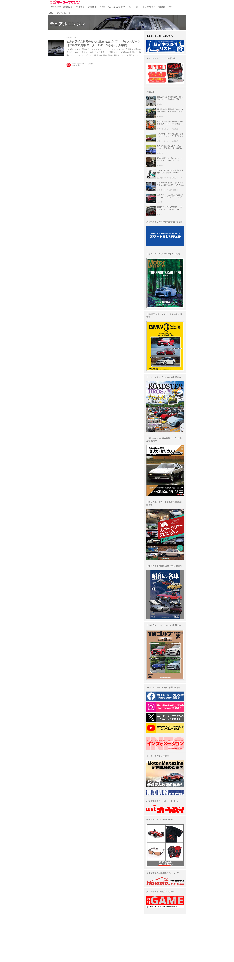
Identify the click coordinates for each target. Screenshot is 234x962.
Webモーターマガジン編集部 (82, 64)
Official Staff (71, 38)
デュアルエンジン (67, 23)
